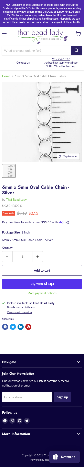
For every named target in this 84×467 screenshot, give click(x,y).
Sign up (62, 397)
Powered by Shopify (42, 459)
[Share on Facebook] (5, 327)
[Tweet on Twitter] (13, 327)
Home (6, 76)
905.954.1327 (61, 59)
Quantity (7, 247)
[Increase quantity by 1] (37, 256)
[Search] (76, 50)
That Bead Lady (16, 199)
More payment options (42, 293)
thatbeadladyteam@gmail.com (61, 62)
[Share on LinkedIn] (21, 327)
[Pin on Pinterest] (28, 327)
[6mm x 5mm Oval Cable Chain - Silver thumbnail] (8, 170)
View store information (19, 312)
